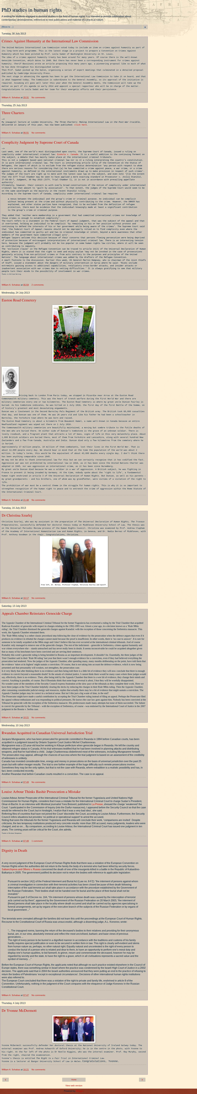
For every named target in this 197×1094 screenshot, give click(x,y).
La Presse (97, 804)
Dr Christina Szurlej (17, 515)
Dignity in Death (14, 850)
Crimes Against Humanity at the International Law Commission (50, 40)
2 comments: (38, 285)
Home (73, 1080)
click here (80, 125)
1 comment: (37, 841)
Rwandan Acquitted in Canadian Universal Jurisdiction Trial (47, 732)
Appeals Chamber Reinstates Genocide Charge (37, 613)
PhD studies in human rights (32, 9)
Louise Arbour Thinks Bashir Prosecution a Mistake (41, 791)
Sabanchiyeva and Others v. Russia (21, 869)
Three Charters (13, 112)
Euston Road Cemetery (19, 299)
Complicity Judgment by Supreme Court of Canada (40, 142)
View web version (73, 1085)
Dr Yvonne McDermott (19, 1010)
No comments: (39, 97)
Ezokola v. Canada (67, 154)
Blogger (79, 1091)
